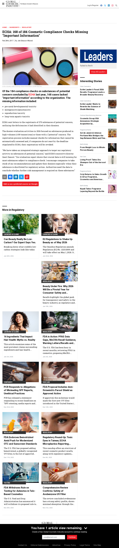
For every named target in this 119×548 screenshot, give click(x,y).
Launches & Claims (11, 234)
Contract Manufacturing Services (90, 115)
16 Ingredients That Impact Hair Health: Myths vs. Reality (19, 338)
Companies (8, 382)
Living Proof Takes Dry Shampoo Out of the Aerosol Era (93, 162)
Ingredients (14, 27)
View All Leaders (98, 72)
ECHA (31, 94)
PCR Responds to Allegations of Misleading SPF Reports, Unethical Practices (20, 390)
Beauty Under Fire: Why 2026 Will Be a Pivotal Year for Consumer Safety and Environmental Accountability (58, 289)
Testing (7, 483)
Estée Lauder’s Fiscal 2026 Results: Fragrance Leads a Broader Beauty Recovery (92, 92)
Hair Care (83, 156)
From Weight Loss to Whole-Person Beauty (92, 148)
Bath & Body (84, 144)
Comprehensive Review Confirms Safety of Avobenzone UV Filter (55, 491)
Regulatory (26, 27)
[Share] (10, 177)
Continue (72, 537)
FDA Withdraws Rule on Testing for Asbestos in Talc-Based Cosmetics (19, 491)
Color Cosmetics (85, 86)
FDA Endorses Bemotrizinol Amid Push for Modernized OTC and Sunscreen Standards (20, 440)
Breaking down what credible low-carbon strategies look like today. (20, 248)
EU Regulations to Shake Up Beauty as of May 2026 (58, 241)
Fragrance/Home (85, 130)
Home (4, 27)
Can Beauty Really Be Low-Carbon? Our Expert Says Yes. (20, 241)
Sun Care (46, 382)
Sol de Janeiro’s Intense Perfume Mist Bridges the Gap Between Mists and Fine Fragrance (92, 136)
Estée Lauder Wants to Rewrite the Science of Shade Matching (90, 106)
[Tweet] (21, 177)
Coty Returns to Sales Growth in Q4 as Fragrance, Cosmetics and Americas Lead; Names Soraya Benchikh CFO (93, 177)
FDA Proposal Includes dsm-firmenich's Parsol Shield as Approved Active (58, 390)
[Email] (4, 177)
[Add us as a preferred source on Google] (27, 177)
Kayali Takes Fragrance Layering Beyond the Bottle (92, 190)
